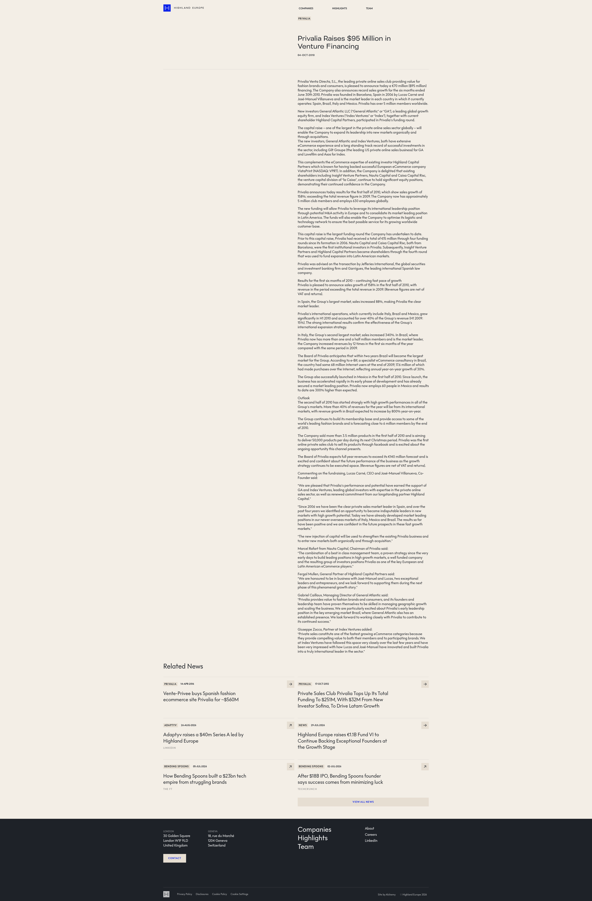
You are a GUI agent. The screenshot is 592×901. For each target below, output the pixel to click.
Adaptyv (170, 725)
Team (369, 8)
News (303, 725)
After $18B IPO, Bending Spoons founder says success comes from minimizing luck (358, 762)
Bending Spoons (176, 766)
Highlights (339, 8)
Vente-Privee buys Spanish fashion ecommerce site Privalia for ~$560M (216, 679)
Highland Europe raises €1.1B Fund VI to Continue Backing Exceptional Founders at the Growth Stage (361, 722)
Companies (306, 8)
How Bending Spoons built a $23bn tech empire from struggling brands (216, 762)
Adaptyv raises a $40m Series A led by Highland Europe (204, 720)
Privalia (304, 18)
